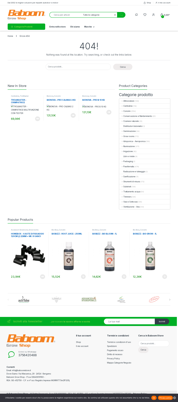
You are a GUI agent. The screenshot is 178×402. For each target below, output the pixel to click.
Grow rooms (128, 136)
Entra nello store (57, 26)
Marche (88, 26)
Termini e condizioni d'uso (119, 342)
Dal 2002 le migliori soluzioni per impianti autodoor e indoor (33, 3)
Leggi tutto (37, 118)
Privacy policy (165, 398)
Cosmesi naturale (131, 121)
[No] (174, 397)
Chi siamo (75, 26)
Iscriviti (162, 321)
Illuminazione (129, 146)
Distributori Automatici (133, 126)
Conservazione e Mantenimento (137, 116)
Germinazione (129, 131)
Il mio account (164, 3)
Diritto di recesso (114, 354)
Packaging (128, 161)
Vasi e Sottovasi (130, 202)
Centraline (15, 96)
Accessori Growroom (19, 230)
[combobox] (65, 15)
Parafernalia (128, 166)
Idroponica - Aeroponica (134, 141)
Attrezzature (128, 101)
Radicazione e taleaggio (134, 171)
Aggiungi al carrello (82, 276)
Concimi (57, 96)
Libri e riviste (129, 156)
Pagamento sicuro (115, 350)
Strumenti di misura (131, 181)
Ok (154, 398)
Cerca (123, 67)
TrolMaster (24, 96)
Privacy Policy (113, 358)
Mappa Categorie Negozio (119, 362)
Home (10, 36)
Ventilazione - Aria (131, 207)
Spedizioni (112, 346)
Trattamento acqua (131, 191)
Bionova (50, 96)
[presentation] (169, 300)
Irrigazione (128, 151)
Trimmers (127, 196)
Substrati (127, 186)
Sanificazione (129, 176)
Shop (149, 3)
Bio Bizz (55, 230)
